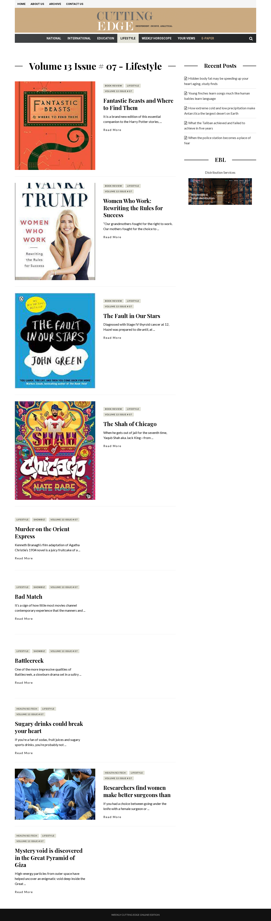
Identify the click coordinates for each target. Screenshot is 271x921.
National (54, 38)
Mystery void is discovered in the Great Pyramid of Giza (49, 858)
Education (105, 38)
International (79, 38)
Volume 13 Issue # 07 (118, 91)
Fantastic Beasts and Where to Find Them (138, 104)
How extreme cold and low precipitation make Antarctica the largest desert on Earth (219, 110)
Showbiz (39, 519)
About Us (37, 4)
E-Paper (208, 38)
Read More (112, 130)
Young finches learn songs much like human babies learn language (217, 95)
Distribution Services (220, 172)
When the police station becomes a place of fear (217, 140)
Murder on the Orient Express (42, 532)
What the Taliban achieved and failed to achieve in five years (214, 125)
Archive (55, 4)
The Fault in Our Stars (131, 316)
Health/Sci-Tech (27, 708)
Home (21, 4)
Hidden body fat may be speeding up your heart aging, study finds (216, 81)
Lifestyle (128, 38)
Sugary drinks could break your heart (49, 727)
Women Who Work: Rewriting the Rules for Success (133, 208)
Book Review (113, 85)
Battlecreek (29, 660)
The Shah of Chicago (130, 424)
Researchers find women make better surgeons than (137, 791)
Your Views (186, 38)
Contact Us (74, 4)
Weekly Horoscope (156, 38)
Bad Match (28, 596)
